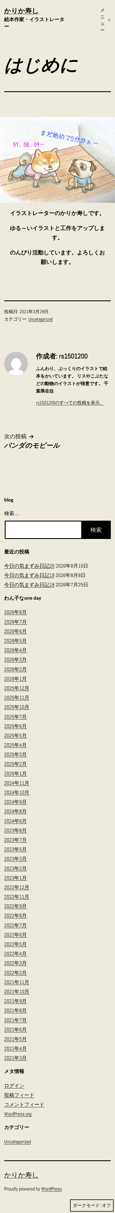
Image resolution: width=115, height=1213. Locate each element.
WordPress (51, 1189)
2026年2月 (15, 669)
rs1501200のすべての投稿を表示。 (70, 403)
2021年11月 (16, 982)
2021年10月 (16, 991)
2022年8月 (15, 915)
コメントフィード (24, 1104)
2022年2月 (15, 972)
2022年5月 (15, 944)
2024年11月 (16, 783)
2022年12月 (16, 887)
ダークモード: (86, 1205)
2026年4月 (15, 650)
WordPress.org (18, 1114)
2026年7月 (15, 622)
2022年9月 (15, 906)
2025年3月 (15, 754)
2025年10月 (16, 707)
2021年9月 (15, 1001)
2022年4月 (15, 953)
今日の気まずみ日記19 (29, 575)
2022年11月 (16, 896)
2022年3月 (15, 963)
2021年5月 (15, 1039)
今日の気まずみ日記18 (29, 584)
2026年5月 (15, 640)
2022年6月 (15, 934)
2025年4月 (15, 745)
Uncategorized (40, 319)
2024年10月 (16, 792)
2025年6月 (15, 726)
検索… (11, 513)
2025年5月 (15, 735)
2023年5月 (15, 849)
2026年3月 (15, 659)
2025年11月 (16, 697)
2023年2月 (15, 868)
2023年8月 (15, 830)
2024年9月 (15, 802)
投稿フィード (19, 1095)
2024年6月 (15, 821)
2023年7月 (15, 840)
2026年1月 (15, 678)
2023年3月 (15, 858)
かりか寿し (21, 10)
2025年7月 (15, 716)
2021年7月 (15, 1020)
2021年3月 (15, 1058)
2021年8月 (15, 1010)
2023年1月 (15, 878)
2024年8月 (15, 811)
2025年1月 (15, 773)
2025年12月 (16, 688)
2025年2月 (15, 764)
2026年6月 (15, 631)
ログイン (14, 1085)
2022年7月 (15, 925)
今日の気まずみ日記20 (29, 566)
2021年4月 (15, 1048)
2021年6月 (15, 1029)
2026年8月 (15, 612)
